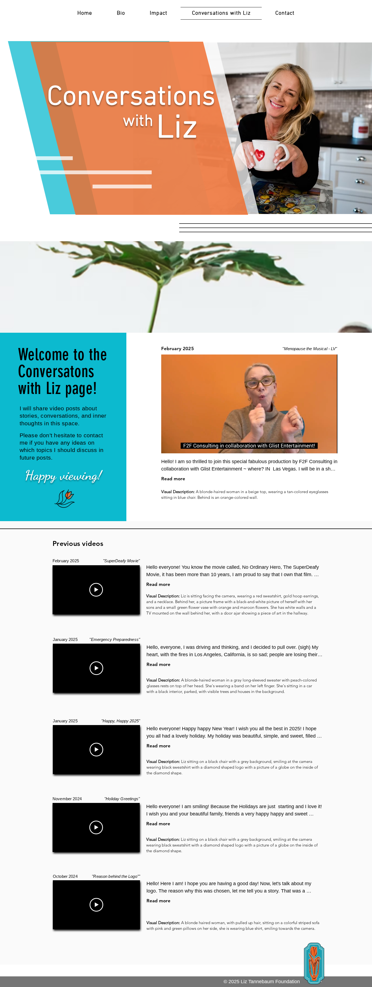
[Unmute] (177, 446)
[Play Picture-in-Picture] (320, 446)
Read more (173, 478)
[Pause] (168, 446)
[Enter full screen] (330, 446)
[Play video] (96, 590)
